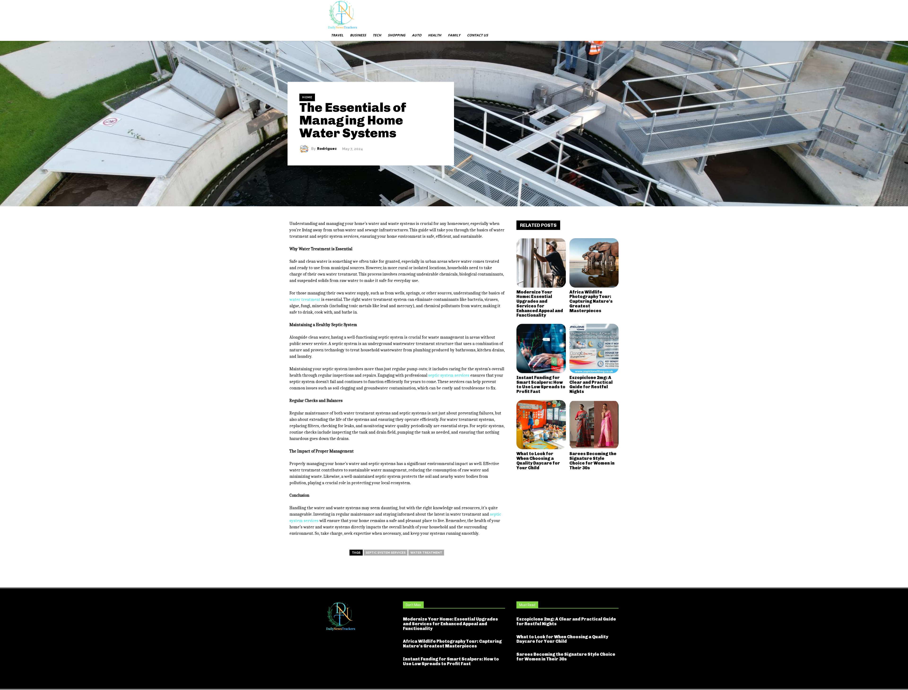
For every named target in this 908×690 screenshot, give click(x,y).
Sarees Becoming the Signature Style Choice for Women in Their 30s (592, 460)
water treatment (426, 552)
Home (307, 97)
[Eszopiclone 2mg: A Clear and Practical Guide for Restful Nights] (594, 348)
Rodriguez (327, 149)
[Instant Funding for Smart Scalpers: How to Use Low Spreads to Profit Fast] (541, 348)
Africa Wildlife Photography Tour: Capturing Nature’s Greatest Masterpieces (591, 301)
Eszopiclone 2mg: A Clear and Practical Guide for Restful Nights (591, 384)
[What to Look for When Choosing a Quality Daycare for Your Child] (541, 424)
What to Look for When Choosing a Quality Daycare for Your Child (538, 460)
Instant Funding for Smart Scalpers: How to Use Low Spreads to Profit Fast (540, 384)
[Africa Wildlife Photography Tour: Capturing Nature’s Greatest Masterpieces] (594, 263)
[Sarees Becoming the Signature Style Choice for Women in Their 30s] (594, 424)
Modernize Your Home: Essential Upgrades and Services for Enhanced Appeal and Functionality (539, 303)
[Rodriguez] (305, 149)
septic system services (386, 552)
